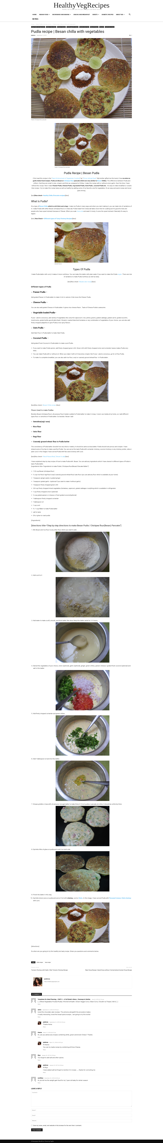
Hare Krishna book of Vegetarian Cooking (66, 178)
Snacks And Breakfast (81, 14)
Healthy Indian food (84, 27)
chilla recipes (40, 962)
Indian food (43, 14)
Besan (99, 181)
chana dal (80, 211)
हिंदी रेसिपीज (35, 19)
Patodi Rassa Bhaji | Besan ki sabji (54, 456)
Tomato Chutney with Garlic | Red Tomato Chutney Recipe (49, 970)
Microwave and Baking (60, 14)
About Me (119, 14)
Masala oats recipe (85, 282)
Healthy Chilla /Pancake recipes (54, 195)
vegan (120, 274)
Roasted (101, 27)
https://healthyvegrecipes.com (51, 981)
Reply (39, 1004)
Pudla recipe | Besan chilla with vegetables (67, 31)
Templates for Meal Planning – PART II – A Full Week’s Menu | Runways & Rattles (64, 999)
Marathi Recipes (94, 27)
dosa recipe (48, 962)
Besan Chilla (43, 206)
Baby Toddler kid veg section (43, 24)
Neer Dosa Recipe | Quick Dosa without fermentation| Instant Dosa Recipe (108, 970)
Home (34, 14)
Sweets (95, 14)
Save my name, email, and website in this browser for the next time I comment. (57, 1125)
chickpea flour (69, 181)
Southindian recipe (109, 27)
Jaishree (33, 35)
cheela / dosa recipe (51, 27)
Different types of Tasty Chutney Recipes (58, 218)
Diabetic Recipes (107, 14)
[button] (129, 15)
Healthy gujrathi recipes (72, 27)
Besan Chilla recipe (49, 405)
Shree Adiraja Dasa (89, 178)
